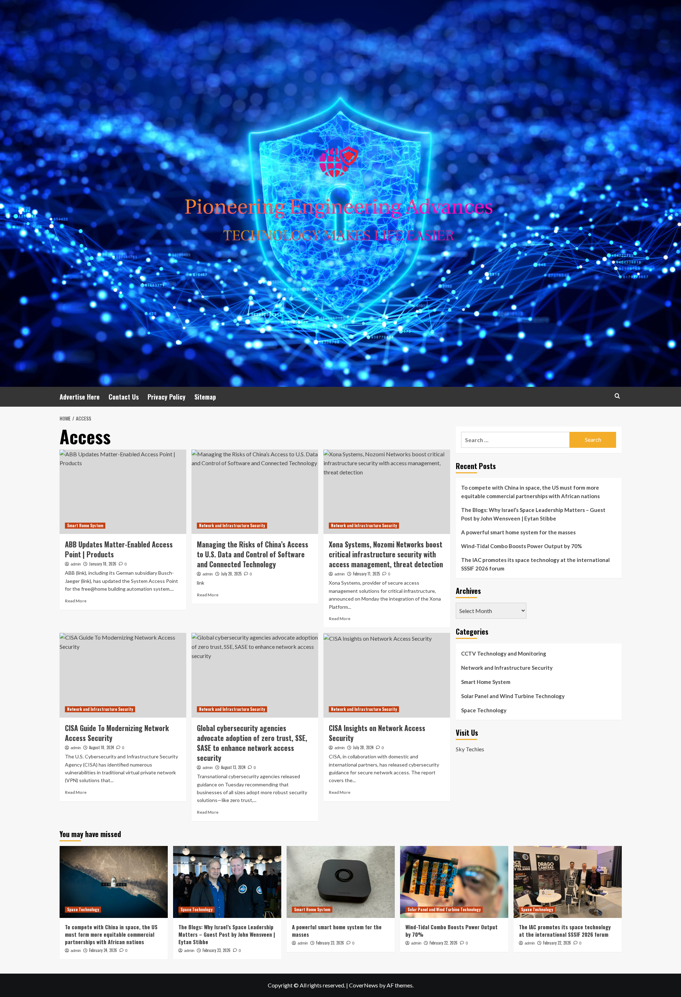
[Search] (617, 396)
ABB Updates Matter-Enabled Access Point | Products (119, 549)
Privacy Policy (167, 396)
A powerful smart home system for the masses (518, 532)
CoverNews (363, 985)
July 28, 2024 (363, 747)
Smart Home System (85, 525)
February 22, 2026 (444, 943)
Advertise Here (80, 396)
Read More (76, 600)
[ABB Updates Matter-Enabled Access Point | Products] (123, 492)
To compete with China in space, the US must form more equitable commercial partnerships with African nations (530, 491)
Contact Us (124, 396)
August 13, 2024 (233, 767)
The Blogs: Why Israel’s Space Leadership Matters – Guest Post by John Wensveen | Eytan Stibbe (533, 514)
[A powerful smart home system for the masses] (341, 882)
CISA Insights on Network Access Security (377, 733)
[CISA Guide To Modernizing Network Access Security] (123, 675)
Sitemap (205, 396)
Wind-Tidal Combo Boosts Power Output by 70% (521, 546)
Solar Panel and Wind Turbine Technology (513, 696)
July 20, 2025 (231, 574)
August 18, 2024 (101, 747)
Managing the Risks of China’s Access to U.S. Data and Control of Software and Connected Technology (252, 554)
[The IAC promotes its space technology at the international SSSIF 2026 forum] (568, 882)
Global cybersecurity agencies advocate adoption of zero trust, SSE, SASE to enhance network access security (252, 743)
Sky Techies (470, 749)
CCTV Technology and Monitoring (503, 653)
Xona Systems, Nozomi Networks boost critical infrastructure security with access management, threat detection (386, 554)
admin (76, 564)
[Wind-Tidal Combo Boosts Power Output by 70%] (454, 882)
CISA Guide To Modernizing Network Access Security (117, 733)
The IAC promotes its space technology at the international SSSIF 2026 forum (535, 564)
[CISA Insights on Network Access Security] (386, 675)
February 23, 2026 (217, 950)
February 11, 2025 (366, 574)
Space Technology (483, 710)
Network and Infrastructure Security (232, 525)
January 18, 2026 (102, 564)
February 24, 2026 (103, 950)
